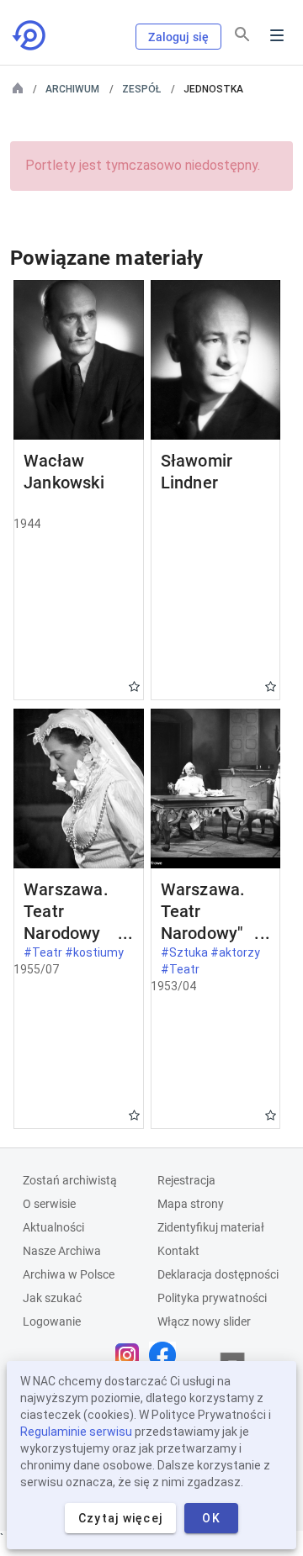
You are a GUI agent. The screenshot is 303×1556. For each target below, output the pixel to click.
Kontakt (178, 1251)
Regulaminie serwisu (76, 1431)
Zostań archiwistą (70, 1180)
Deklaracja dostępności (218, 1274)
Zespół (141, 89)
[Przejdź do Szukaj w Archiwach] (30, 35)
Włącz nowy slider (204, 1321)
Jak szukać (52, 1298)
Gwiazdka (134, 686)
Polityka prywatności (212, 1298)
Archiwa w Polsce (68, 1274)
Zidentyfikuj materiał (210, 1227)
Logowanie (52, 1321)
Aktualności (53, 1227)
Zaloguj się (178, 37)
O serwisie (49, 1204)
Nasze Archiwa (62, 1251)
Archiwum (72, 89)
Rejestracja (186, 1180)
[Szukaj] (242, 34)
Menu (277, 35)
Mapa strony (190, 1204)
